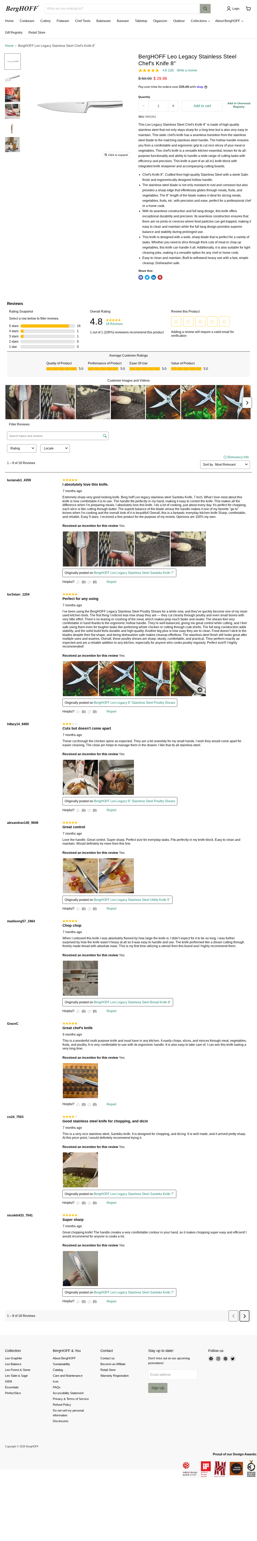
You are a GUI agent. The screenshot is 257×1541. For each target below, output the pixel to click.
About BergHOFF (228, 21)
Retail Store (37, 32)
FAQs (56, 1387)
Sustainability (61, 1364)
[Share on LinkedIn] (153, 277)
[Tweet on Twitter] (147, 277)
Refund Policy (62, 1404)
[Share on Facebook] (140, 277)
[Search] (205, 8)
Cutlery (45, 21)
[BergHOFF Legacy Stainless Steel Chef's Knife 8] (12, 61)
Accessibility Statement (68, 1393)
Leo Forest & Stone (17, 1370)
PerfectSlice (13, 1393)
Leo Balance (13, 1364)
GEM (8, 1381)
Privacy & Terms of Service (71, 1399)
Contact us (107, 1358)
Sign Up (157, 1388)
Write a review (187, 70)
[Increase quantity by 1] (173, 105)
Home (9, 21)
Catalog (58, 1370)
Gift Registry (13, 32)
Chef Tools (82, 21)
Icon (55, 1381)
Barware (123, 21)
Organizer (160, 21)
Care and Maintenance (68, 1375)
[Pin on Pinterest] (160, 277)
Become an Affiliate (112, 1364)
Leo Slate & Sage (16, 1375)
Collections (199, 21)
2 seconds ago (238, 105)
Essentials (12, 1387)
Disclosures (60, 1421)
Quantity (144, 96)
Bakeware (103, 21)
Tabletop (141, 21)
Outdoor (179, 21)
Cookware (27, 21)
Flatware (63, 21)
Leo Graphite (13, 1358)
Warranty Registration (114, 1375)
